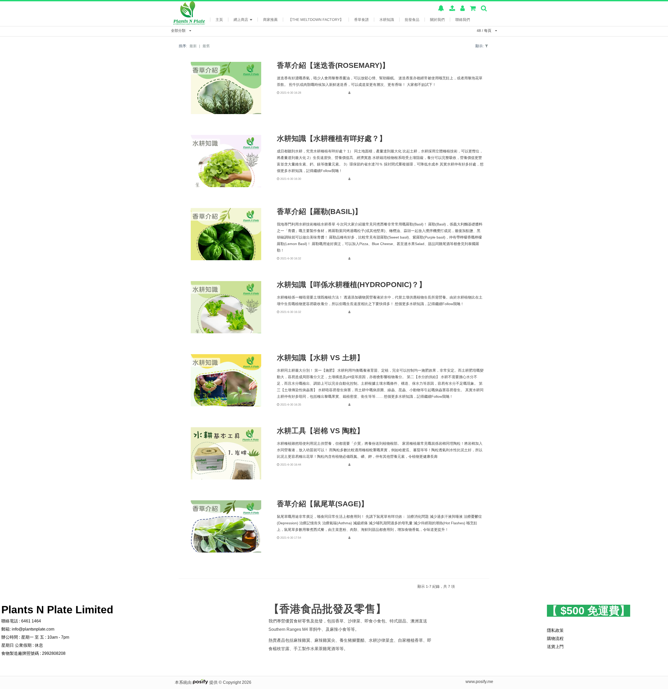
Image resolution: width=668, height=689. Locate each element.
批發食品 (412, 19)
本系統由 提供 (197, 682)
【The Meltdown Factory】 (315, 19)
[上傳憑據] (452, 9)
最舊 (206, 46)
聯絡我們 (462, 19)
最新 (193, 46)
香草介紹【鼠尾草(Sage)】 (322, 504)
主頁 (219, 19)
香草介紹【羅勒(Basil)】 (319, 211)
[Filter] (486, 46)
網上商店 (241, 19)
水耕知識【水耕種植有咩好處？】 (331, 138)
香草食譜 (361, 19)
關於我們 (437, 19)
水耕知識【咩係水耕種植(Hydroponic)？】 (351, 284)
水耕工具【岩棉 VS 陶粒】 (320, 431)
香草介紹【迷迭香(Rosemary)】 (333, 65)
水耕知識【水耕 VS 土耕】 (320, 357)
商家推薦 (270, 19)
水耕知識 (386, 19)
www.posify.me (479, 681)
